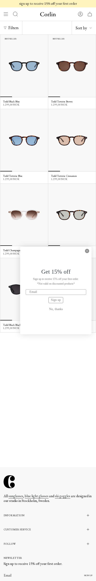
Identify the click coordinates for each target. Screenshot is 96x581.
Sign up (56, 300)
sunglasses (15, 496)
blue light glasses (36, 496)
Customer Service (17, 529)
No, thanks (56, 309)
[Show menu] (5, 14)
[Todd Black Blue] (24, 66)
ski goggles (62, 496)
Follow (10, 544)
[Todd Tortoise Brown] (72, 66)
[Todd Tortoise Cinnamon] (72, 140)
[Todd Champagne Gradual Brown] (24, 215)
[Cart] (89, 14)
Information (14, 515)
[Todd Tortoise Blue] (24, 140)
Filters (13, 27)
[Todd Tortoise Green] (72, 215)
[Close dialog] (87, 251)
